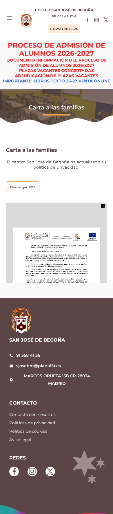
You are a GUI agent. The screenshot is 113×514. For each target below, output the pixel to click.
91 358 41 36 (28, 355)
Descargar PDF (22, 187)
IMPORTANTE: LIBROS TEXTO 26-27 (40, 81)
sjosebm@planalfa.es (38, 365)
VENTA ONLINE (94, 81)
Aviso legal (20, 439)
